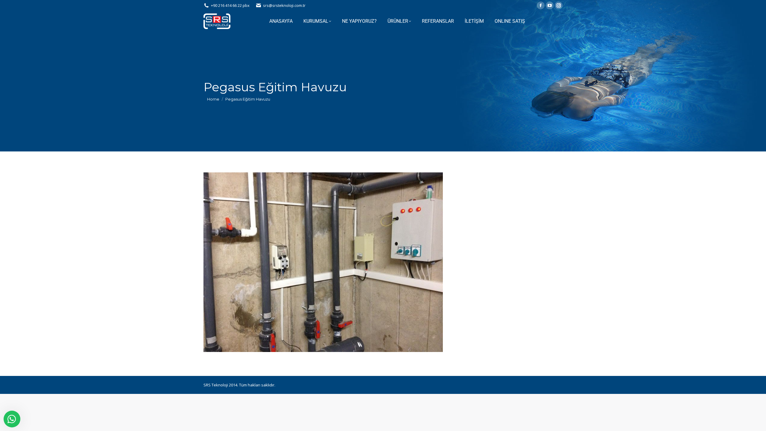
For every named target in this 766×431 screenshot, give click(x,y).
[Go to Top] (757, 422)
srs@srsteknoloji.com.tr (284, 5)
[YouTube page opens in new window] (550, 5)
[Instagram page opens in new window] (559, 5)
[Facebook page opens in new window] (541, 5)
